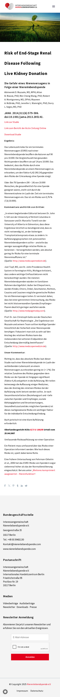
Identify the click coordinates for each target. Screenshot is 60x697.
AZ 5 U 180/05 (36, 429)
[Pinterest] (13, 485)
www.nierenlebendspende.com (19, 549)
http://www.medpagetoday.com (28, 310)
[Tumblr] (17, 485)
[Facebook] (5, 485)
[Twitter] (9, 485)
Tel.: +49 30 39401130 (13, 539)
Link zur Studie (11, 121)
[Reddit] (26, 485)
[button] (5, 691)
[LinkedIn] (22, 485)
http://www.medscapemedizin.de (29, 260)
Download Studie (12, 134)
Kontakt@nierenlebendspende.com (22, 544)
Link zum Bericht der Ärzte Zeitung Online (25, 128)
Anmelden (30, 657)
